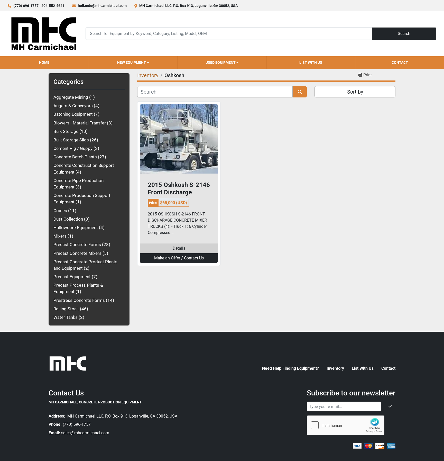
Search (404, 33)
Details (179, 248)
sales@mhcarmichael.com (85, 432)
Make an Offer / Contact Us (179, 258)
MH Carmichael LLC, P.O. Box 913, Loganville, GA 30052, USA (188, 6)
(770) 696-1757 (26, 6)
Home (44, 62)
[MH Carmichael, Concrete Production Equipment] (68, 363)
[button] (133, 62)
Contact (400, 62)
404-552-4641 (52, 6)
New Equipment (131, 62)
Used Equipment (221, 62)
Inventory (335, 368)
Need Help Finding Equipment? (290, 368)
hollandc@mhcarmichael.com (102, 6)
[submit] (300, 91)
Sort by (355, 92)
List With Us (310, 62)
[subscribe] (390, 406)
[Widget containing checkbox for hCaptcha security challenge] (345, 425)
